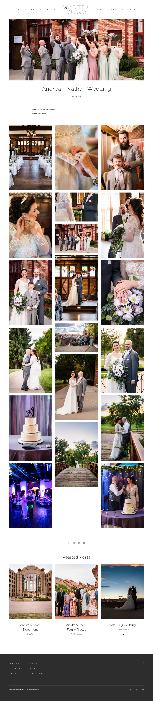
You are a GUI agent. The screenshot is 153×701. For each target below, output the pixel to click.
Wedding (76, 97)
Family (73, 634)
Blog (113, 10)
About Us (21, 10)
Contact (102, 10)
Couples (119, 629)
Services (51, 10)
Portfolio (36, 10)
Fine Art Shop (128, 10)
